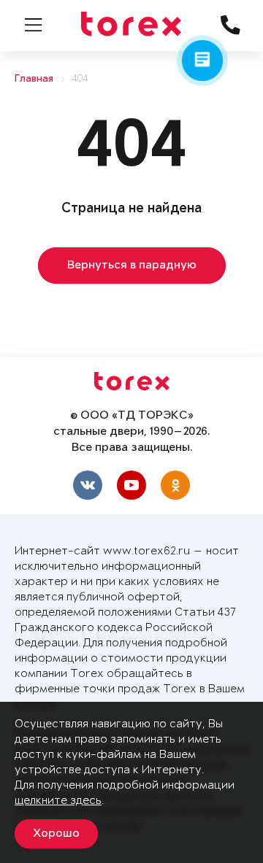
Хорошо (56, 833)
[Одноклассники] (175, 485)
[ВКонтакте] (87, 485)
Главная (34, 79)
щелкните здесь (58, 800)
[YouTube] (131, 485)
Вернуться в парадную (132, 265)
